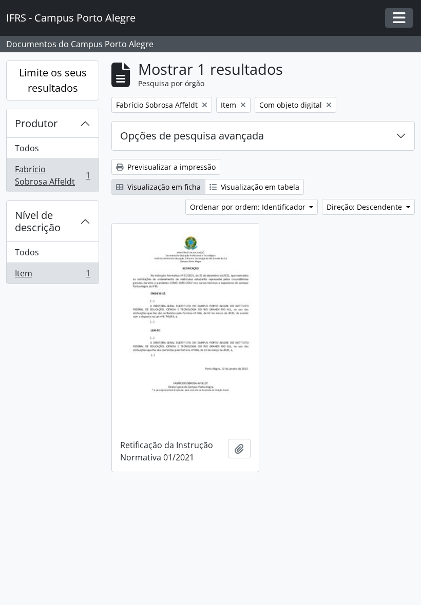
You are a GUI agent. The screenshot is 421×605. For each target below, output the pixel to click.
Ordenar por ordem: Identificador (249, 207)
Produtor (36, 123)
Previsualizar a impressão (170, 167)
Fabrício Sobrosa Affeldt (52, 175)
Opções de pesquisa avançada (192, 136)
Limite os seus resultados (53, 80)
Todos (27, 148)
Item (52, 276)
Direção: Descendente (365, 207)
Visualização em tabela (259, 187)
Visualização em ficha (163, 187)
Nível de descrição (38, 221)
